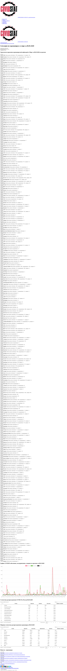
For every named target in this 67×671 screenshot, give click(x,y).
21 (59, 647)
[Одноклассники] (2, 666)
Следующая (64, 622)
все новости (2, 664)
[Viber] (6, 666)
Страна (12, 628)
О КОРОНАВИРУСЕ (6, 20)
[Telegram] (10, 666)
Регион (16, 603)
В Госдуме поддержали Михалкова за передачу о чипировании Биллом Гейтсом (13, 661)
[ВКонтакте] (1, 666)
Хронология (4, 22)
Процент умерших (60, 603)
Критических (42, 628)
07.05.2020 (2, 43)
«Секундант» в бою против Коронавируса (7, 663)
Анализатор (4, 21)
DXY (10, 667)
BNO (12, 667)
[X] (5, 666)
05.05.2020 (12, 43)
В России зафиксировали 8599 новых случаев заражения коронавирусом (12, 654)
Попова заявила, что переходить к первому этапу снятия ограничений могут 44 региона (15, 656)
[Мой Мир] (3, 666)
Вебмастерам (4, 23)
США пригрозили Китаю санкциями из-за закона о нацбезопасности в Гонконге (13, 658)
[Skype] (9, 666)
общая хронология (7, 43)
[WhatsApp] (7, 666)
